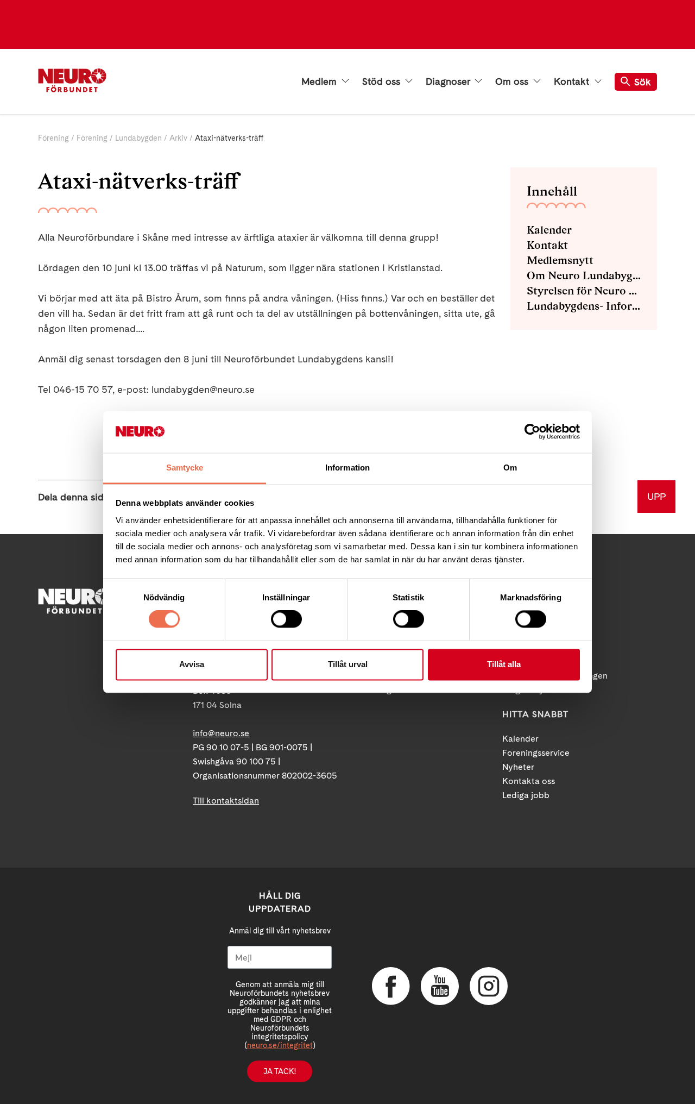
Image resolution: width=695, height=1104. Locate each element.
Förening (53, 138)
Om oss (513, 81)
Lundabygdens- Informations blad (584, 305)
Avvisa (191, 664)
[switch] (286, 619)
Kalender (549, 229)
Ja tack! (279, 1071)
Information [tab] (347, 467)
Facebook (391, 986)
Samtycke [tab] (185, 467)
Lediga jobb (525, 795)
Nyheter (518, 767)
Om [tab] (510, 467)
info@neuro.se (221, 733)
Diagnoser (449, 81)
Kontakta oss (528, 781)
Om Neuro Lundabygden (584, 275)
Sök (642, 81)
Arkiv (178, 138)
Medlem (320, 81)
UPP (656, 496)
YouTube (440, 986)
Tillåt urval (348, 664)
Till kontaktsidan (226, 800)
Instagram (489, 986)
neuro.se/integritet (280, 1045)
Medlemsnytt (560, 260)
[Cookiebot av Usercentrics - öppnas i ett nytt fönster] (532, 432)
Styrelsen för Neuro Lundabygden (584, 290)
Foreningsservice (536, 753)
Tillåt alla (504, 664)
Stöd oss (382, 81)
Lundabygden (138, 138)
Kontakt (573, 81)
